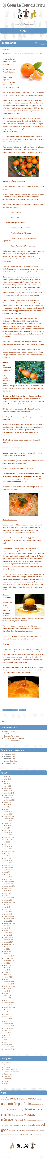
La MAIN (7, 734)
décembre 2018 (9, 916)
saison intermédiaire (32, 1130)
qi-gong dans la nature (31, 1125)
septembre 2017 (9, 944)
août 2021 (7, 872)
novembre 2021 (9, 867)
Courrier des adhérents (11, 1072)
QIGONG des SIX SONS (12, 741)
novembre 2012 (9, 1049)
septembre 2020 (9, 886)
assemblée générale (16, 1104)
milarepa (21, 1115)
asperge (39, 1099)
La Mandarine (9, 42)
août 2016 (7, 963)
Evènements (8, 1074)
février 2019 (8, 912)
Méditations (8, 1079)
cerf (43, 1104)
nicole (6, 49)
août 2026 (7, 777)
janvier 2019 (8, 914)
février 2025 (8, 812)
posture (7, 1125)
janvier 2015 (8, 1000)
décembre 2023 (9, 837)
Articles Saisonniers (10, 710)
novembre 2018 (9, 919)
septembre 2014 (9, 1007)
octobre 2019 (8, 900)
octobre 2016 (8, 958)
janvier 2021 (8, 879)
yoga (35, 1134)
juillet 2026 (7, 779)
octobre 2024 (8, 821)
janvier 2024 (8, 835)
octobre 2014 (8, 1005)
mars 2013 (7, 1042)
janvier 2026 (8, 791)
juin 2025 (7, 807)
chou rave (4, 1110)
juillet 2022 (7, 853)
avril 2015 (7, 993)
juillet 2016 (7, 965)
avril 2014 (7, 1014)
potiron (11, 1125)
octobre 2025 (8, 798)
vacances (24, 1134)
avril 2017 (7, 949)
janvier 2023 (8, 849)
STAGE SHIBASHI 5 (11, 731)
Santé (6, 1083)
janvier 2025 (8, 814)
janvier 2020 (8, 895)
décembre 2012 (9, 1047)
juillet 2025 (7, 804)
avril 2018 (7, 930)
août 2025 (7, 802)
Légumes (22, 710)
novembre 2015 (9, 984)
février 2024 (8, 832)
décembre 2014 (9, 1002)
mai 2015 (7, 991)
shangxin (41, 1130)
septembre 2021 (9, 870)
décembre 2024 (9, 816)
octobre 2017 (8, 942)
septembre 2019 (9, 902)
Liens (14, 754)
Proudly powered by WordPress (12, 1153)
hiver (28, 1109)
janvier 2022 (8, 863)
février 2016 (8, 977)
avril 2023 (7, 842)
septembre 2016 (9, 961)
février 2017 (8, 951)
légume (37, 1109)
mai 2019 (7, 907)
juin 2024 (7, 828)
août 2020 (7, 888)
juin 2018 (7, 926)
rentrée (19, 1130)
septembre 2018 (9, 923)
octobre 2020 (8, 884)
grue (23, 1110)
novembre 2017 (9, 940)
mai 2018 (7, 928)
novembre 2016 (9, 956)
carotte (39, 1104)
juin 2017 (7, 947)
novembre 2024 (9, 818)
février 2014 (8, 1019)
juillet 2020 (7, 891)
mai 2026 (7, 784)
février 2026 (8, 788)
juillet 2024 (7, 826)
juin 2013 (7, 1035)
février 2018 (8, 933)
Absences (7, 1062)
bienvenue (34, 1104)
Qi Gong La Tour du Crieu (23, 5)
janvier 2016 (8, 979)
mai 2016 (7, 970)
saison (25, 1130)
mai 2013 (7, 1037)
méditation (7, 1119)
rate (10, 1130)
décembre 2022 (9, 851)
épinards (39, 1134)
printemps (16, 1125)
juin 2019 (7, 905)
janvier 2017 (8, 954)
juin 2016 (7, 968)
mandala (15, 1115)
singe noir (4, 1134)
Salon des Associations (12, 736)
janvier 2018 (8, 935)
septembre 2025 (9, 800)
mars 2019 (7, 909)
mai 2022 (7, 856)
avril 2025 (7, 809)
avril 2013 (7, 1040)
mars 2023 (7, 844)
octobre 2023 (8, 839)
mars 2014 (7, 1016)
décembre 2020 (9, 881)
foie (17, 1110)
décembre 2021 (9, 865)
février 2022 (8, 860)
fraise (20, 1110)
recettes (6, 1081)
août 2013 (7, 1030)
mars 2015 (7, 995)
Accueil (6, 1065)
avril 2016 (7, 972)
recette (13, 1130)
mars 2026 (7, 786)
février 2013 (8, 1044)
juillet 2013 (7, 1033)
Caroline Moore (38, 1153)
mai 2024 (7, 830)
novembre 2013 (9, 1026)
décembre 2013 (9, 1023)
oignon (34, 1120)
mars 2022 (7, 858)
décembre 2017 (9, 937)
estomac (11, 1109)
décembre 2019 (9, 898)
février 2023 (8, 846)
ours (38, 1120)
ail (21, 1099)
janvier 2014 (8, 1021)
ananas (25, 1099)
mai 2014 (7, 1012)
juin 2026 (7, 781)
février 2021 (8, 877)
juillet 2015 (7, 988)
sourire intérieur (11, 1134)
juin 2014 (7, 1009)
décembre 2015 (9, 981)
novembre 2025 (9, 795)
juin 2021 (7, 874)
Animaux (7, 1067)
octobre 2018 (8, 921)
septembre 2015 (9, 986)
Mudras (29, 1114)
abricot (3, 1099)
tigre (17, 1134)
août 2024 (7, 823)
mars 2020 (7, 893)
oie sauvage (28, 1120)
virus (31, 1134)
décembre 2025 (9, 793)
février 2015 (8, 998)
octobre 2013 (8, 1028)
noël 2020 (20, 1120)
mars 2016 (7, 975)
